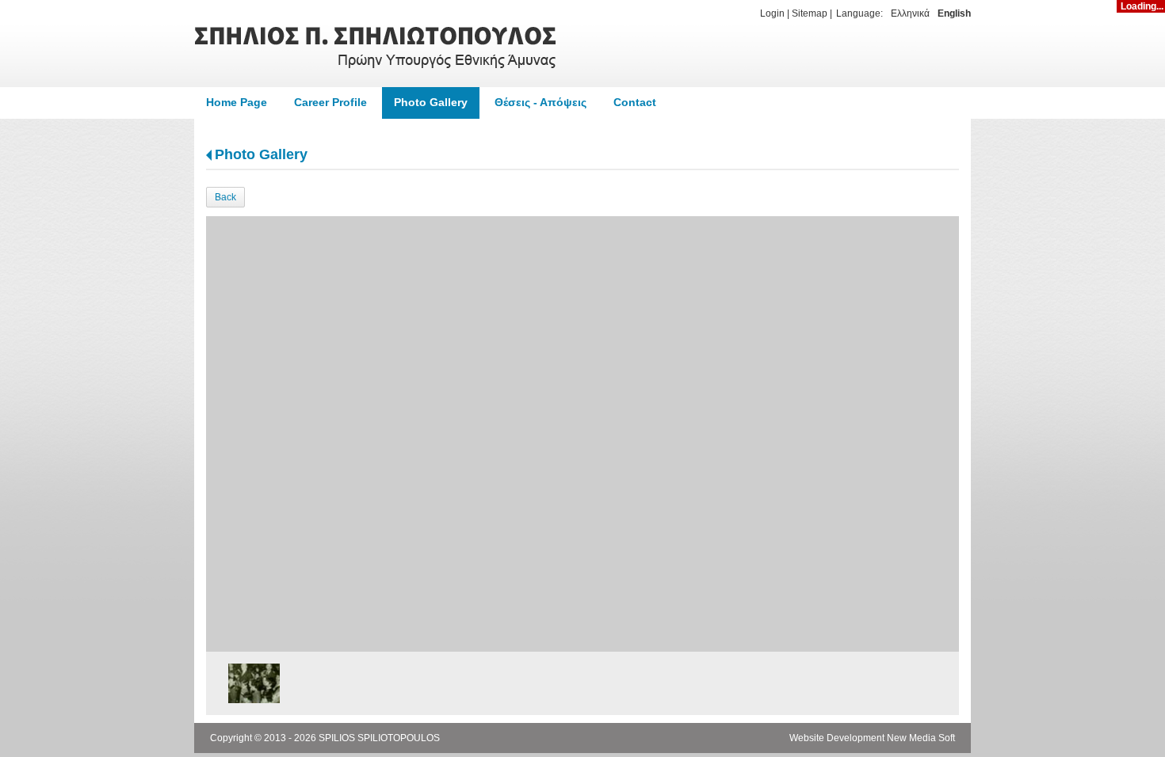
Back (225, 197)
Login (772, 13)
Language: (859, 13)
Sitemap (809, 13)
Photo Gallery (261, 154)
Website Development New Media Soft (872, 738)
